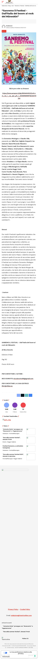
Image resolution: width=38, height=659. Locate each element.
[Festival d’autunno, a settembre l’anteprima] (31, 448)
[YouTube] (33, 638)
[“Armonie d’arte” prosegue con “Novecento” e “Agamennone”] (31, 431)
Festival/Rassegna (14, 433)
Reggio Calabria (11, 442)
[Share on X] (8, 21)
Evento (5, 442)
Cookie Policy (25, 609)
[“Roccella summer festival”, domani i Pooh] (31, 440)
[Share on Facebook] (6, 21)
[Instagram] (15, 408)
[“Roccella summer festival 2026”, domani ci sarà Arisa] (31, 456)
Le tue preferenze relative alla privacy (21, 652)
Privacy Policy (13, 609)
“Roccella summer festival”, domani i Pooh (16, 631)
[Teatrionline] (9, 2)
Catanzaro (5, 433)
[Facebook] (7, 408)
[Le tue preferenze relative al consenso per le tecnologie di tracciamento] (35, 656)
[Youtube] (23, 408)
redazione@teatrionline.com (21, 615)
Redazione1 (9, 25)
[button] (3, 2)
